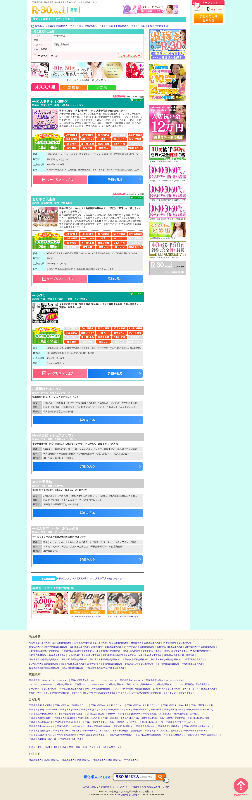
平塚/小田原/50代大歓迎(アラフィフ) (143, 705)
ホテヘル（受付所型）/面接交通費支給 (192, 684)
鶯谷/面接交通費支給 (118, 643)
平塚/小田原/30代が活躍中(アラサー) (71, 705)
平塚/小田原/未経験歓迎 (202, 705)
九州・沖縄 (101, 747)
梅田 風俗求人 (99, 760)
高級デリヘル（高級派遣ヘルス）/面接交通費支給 (149, 684)
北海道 (32, 747)
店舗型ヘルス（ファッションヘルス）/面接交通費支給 (99, 684)
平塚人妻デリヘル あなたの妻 (55, 528)
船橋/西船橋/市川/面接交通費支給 (44, 668)
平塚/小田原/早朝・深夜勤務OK (117, 718)
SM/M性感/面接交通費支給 (70, 689)
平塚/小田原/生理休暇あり (121, 735)
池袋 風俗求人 (35, 760)
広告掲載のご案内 (151, 786)
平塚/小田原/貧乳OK (69, 709)
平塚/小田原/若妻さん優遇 (70, 714)
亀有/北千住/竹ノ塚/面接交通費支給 (172, 651)
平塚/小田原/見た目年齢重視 (176, 705)
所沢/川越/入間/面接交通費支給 (139, 664)
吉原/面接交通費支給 (199, 651)
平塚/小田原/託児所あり (39, 730)
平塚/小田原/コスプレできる (41, 735)
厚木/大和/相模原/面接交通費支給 (105, 659)
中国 (85, 747)
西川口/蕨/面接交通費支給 (72, 664)
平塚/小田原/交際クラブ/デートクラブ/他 (164, 680)
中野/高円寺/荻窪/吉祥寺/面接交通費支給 (47, 655)
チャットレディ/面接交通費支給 (178, 693)
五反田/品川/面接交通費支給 (169, 647)
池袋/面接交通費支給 (61, 643)
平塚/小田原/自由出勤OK (40, 718)
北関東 (47, 747)
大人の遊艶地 (42, 482)
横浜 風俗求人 (68, 760)
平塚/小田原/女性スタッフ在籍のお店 (180, 735)
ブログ (166, 786)
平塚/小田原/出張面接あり (169, 726)
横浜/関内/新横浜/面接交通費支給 (179, 655)
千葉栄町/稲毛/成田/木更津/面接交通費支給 (105, 668)
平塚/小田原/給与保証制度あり (68, 722)
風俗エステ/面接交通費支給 (97, 689)
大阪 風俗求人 (83, 760)
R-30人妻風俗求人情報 (126, 794)
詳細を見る (115, 179)
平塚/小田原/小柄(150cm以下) (42, 714)
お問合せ (134, 786)
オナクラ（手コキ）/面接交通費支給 (198, 689)
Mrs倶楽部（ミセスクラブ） (53, 435)
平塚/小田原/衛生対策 (66, 735)
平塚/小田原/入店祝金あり (40, 722)
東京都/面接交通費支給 (39, 643)
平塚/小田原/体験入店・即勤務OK (100, 714)
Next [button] (141, 70)
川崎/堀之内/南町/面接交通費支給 (44, 659)
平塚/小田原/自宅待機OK (194, 730)
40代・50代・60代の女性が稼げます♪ (123, 616)
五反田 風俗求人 (51, 760)
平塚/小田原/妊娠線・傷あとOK (43, 739)
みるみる (39, 295)
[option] (87, 72)
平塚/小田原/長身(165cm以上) (199, 709)
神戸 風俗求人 (130, 760)
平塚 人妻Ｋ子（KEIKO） (51, 101)
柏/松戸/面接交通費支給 (72, 668)
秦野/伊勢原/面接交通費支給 (135, 659)
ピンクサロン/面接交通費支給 (166, 689)
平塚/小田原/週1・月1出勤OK (156, 714)
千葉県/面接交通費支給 (192, 664)
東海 (71, 747)
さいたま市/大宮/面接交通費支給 (43, 664)
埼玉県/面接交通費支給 (194, 659)
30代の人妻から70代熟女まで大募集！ (87, 616)
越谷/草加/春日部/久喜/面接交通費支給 (104, 664)
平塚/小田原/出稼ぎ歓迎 (64, 718)
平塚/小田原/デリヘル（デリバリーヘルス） (48, 680)
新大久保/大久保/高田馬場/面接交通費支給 (48, 647)
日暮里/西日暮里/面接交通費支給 (145, 643)
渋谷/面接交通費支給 (79, 647)
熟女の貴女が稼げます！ (87, 80)
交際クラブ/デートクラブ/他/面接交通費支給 (49, 693)
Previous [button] (34, 70)
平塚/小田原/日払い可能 (198, 718)
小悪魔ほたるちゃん (47, 389)
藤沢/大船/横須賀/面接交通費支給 (166, 659)
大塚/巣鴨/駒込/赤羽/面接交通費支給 (90, 643)
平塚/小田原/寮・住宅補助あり (198, 726)
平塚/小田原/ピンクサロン (131, 680)
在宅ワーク (114, 747)
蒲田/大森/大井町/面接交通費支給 (200, 647)
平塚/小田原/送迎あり (210, 735)
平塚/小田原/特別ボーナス (151, 722)
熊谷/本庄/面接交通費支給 (167, 664)
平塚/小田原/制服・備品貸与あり (127, 730)
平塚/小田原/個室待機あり (99, 726)
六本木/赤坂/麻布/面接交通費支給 (139, 647)
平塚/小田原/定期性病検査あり (93, 735)
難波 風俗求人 (114, 760)
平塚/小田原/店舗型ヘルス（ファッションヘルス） (94, 680)
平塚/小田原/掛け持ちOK (129, 714)
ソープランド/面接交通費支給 (42, 689)
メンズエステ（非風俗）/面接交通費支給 (131, 689)
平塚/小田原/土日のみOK (89, 718)
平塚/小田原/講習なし (123, 726)
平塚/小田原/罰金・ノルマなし (123, 722)
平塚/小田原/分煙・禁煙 (70, 739)
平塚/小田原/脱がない (145, 726)
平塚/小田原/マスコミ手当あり (179, 722)
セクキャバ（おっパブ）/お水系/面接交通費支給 (93, 693)
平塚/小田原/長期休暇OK (145, 718)
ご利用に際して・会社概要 (96, 786)
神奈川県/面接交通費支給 (150, 655)
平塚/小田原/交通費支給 (96, 722)
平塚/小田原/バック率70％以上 (71, 726)
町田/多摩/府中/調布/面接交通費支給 (119, 655)
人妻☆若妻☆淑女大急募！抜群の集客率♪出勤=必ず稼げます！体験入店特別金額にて (100, 578)
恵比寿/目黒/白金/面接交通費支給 (106, 647)
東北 (40, 747)
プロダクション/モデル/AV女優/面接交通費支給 (139, 693)
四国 (91, 747)
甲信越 (63, 747)
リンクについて (120, 786)
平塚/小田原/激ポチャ (173, 709)
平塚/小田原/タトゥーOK (119, 709)
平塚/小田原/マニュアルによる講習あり (162, 730)
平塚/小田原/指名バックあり (41, 726)
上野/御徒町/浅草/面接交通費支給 (44, 651)
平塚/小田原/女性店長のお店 (148, 735)
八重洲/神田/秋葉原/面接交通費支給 (78, 651)
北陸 (55, 747)
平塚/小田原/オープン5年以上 (66, 730)
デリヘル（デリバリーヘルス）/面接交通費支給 (50, 684)
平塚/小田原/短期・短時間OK (185, 714)
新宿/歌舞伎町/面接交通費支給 (177, 643)
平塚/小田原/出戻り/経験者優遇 (147, 709)
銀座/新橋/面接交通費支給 (108, 651)
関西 (78, 747)
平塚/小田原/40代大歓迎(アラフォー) (107, 705)
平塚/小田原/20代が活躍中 (40, 705)
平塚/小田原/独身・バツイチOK (43, 709)
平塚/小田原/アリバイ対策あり (96, 730)
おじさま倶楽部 (44, 199)
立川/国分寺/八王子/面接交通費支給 (84, 655)
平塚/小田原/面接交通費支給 (74, 659)
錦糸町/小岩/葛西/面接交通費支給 (138, 651)
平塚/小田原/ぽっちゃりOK (93, 709)
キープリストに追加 (60, 179)
